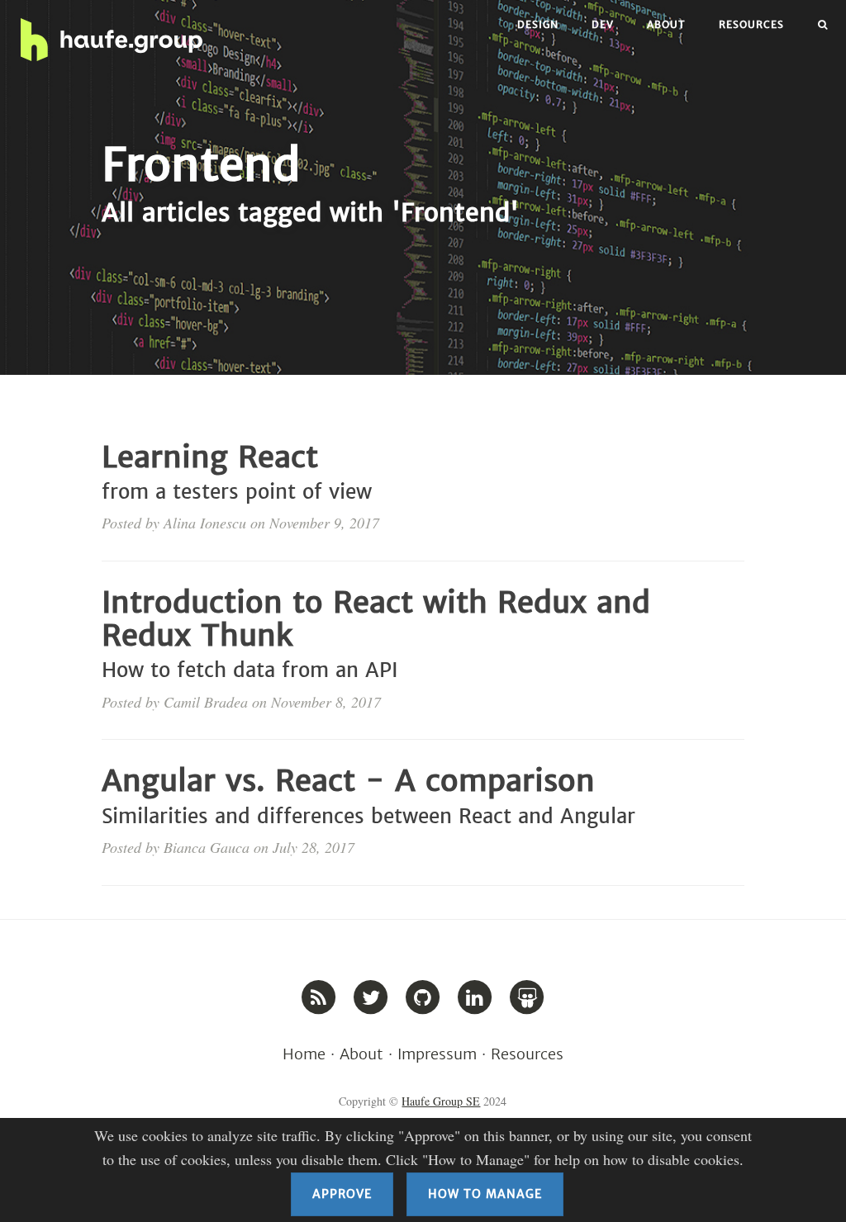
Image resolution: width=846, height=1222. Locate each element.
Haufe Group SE (441, 1101)
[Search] (823, 25)
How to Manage (485, 1193)
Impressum (437, 1053)
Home (304, 1053)
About (666, 24)
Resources (751, 24)
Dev (603, 24)
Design (537, 24)
